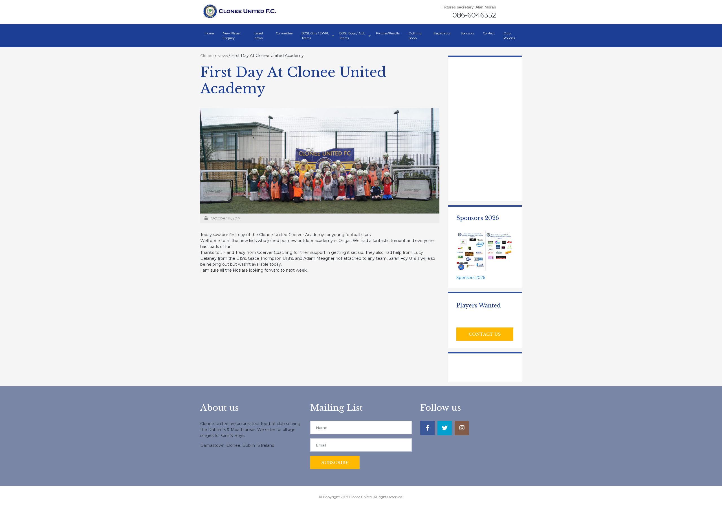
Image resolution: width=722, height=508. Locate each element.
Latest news (258, 35)
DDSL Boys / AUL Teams (352, 35)
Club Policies (509, 35)
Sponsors (467, 33)
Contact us (485, 334)
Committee (284, 33)
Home (209, 33)
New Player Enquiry (231, 35)
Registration (442, 33)
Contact (489, 33)
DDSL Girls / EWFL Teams (315, 35)
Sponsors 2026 (470, 277)
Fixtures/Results (388, 33)
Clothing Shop (415, 35)
